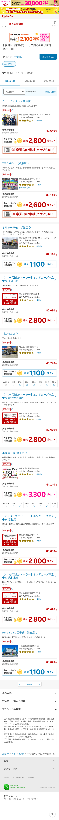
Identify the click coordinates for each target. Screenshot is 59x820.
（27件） (39, 246)
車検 (13, 754)
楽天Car (5, 754)
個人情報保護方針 (18, 777)
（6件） (39, 541)
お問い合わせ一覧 (18, 799)
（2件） (39, 300)
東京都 (21, 754)
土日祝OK (8, 64)
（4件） (39, 353)
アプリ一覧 (7, 799)
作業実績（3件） (25, 188)
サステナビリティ (32, 799)
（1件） (39, 185)
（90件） (39, 120)
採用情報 (31, 777)
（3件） (39, 419)
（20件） (39, 474)
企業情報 (6, 777)
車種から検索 (50, 92)
